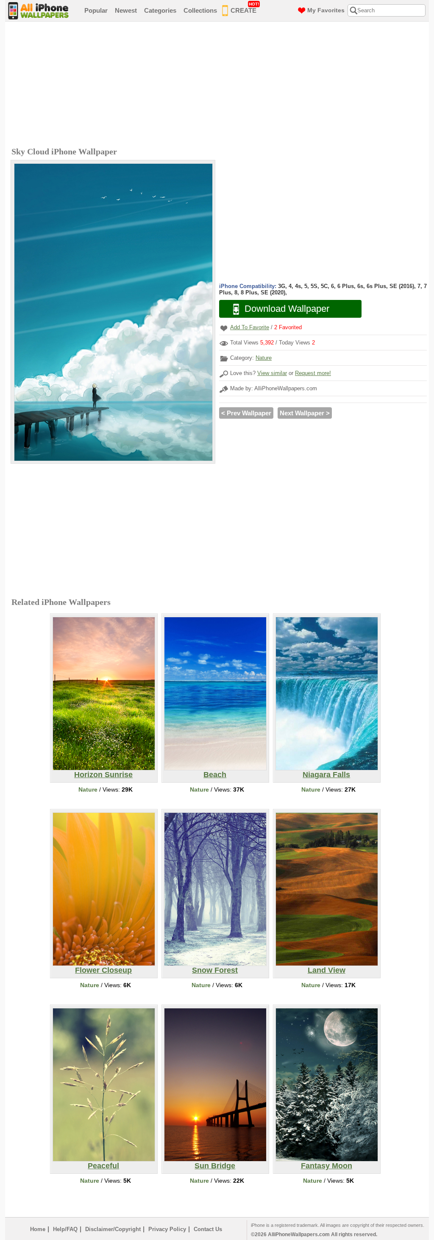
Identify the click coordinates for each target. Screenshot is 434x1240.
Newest (126, 10)
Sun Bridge (215, 1166)
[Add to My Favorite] (223, 328)
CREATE (245, 8)
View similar (272, 373)
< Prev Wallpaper (246, 413)
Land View (326, 970)
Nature (264, 358)
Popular (96, 10)
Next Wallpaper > (305, 413)
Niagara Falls (326, 774)
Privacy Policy (167, 1229)
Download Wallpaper (287, 308)
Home (37, 1229)
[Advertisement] (219, 85)
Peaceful (103, 1166)
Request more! (313, 373)
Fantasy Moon (326, 1166)
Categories (160, 10)
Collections (200, 10)
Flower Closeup (103, 970)
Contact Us (208, 1229)
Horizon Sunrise (103, 774)
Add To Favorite (249, 327)
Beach (214, 774)
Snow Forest (215, 970)
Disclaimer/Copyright (113, 1229)
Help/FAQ (65, 1229)
